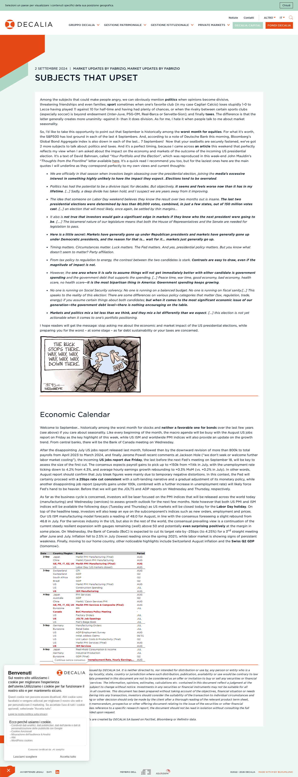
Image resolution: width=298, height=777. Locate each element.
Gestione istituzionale (170, 25)
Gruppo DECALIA (82, 25)
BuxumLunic (285, 772)
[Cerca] (291, 18)
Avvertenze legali (31, 772)
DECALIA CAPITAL (248, 25)
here (115, 161)
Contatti (249, 17)
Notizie (233, 17)
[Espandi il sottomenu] (98, 24)
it (281, 17)
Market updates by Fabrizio (99, 68)
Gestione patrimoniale (123, 25)
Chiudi (286, 5)
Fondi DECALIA (279, 25)
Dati (49, 772)
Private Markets (211, 25)
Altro (268, 17)
